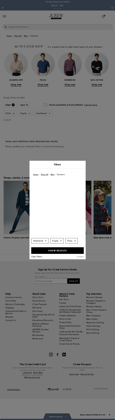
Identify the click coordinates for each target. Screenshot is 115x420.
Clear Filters (36, 256)
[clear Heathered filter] (45, 240)
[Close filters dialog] (82, 164)
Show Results (57, 250)
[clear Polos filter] (75, 240)
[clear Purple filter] (60, 240)
